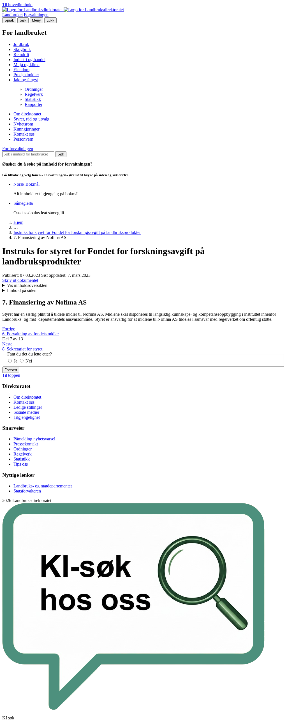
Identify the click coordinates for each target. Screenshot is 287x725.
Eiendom (21, 69)
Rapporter (33, 104)
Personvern (23, 139)
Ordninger (34, 89)
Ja (15, 361)
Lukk (50, 20)
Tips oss (20, 464)
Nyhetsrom (23, 124)
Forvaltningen (36, 14)
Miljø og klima (26, 64)
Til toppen (11, 375)
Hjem (18, 222)
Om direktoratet (27, 113)
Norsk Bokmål (26, 184)
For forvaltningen (17, 148)
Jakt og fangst (25, 79)
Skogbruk (22, 49)
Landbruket (12, 14)
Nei (28, 361)
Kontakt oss (23, 134)
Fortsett (10, 370)
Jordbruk (21, 44)
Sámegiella (23, 203)
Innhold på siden (21, 290)
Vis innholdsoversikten (27, 285)
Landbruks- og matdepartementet (42, 486)
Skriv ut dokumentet (20, 280)
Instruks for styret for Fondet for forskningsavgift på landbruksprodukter (77, 232)
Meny (36, 20)
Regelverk (34, 94)
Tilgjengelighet (26, 417)
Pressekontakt (25, 443)
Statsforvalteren (27, 491)
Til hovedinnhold (17, 4)
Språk (9, 20)
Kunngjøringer (26, 129)
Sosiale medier (26, 412)
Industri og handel (29, 59)
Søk (23, 20)
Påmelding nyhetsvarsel (34, 438)
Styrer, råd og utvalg (31, 119)
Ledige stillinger (27, 407)
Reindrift (21, 54)
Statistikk (33, 99)
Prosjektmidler (26, 74)
